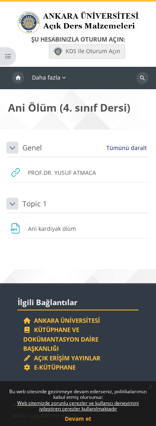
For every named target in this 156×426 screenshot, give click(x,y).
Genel (32, 147)
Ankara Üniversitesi (65, 320)
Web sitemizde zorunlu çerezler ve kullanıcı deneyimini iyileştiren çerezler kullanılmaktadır (78, 406)
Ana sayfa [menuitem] (18, 78)
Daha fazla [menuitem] (46, 77)
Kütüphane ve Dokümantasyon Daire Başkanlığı (60, 339)
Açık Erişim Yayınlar (66, 358)
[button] (12, 148)
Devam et (78, 418)
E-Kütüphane (53, 367)
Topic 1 (34, 203)
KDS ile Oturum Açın (93, 51)
